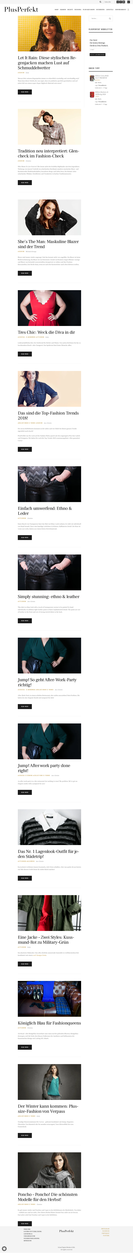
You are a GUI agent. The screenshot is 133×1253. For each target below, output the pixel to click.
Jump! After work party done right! (44, 768)
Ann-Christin (48, 423)
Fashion (21, 72)
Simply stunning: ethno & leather (48, 596)
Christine (28, 161)
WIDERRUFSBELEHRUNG (31, 1238)
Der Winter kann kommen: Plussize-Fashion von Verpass (48, 1109)
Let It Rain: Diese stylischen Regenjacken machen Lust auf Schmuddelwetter (47, 62)
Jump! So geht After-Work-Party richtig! (47, 682)
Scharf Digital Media (64, 1247)
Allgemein (31, 861)
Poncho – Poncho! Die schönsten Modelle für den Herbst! (48, 1197)
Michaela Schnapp (31, 251)
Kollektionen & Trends (27, 423)
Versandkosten (102, 85)
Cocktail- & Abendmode (27, 337)
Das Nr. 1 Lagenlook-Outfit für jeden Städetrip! (48, 854)
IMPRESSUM (27, 1241)
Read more (24, 92)
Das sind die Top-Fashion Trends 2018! (48, 416)
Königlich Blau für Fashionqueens (49, 1023)
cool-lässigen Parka (39, 955)
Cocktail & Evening (26, 775)
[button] (4, 1248)
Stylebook (40, 337)
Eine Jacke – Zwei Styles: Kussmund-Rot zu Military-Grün (46, 940)
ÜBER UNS (27, 1229)
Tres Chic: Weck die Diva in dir (46, 332)
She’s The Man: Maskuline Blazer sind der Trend (48, 244)
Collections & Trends (42, 775)
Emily (27, 73)
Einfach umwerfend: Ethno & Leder (45, 511)
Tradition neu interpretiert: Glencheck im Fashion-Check (48, 154)
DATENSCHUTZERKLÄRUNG (33, 1231)
